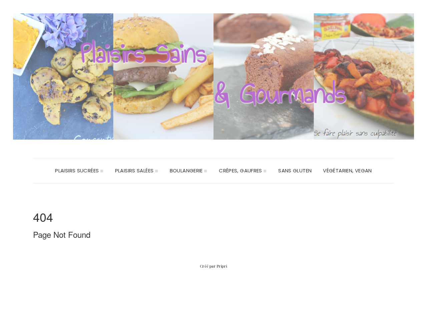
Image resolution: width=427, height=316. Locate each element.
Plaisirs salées (135, 170)
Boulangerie (187, 170)
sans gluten (295, 170)
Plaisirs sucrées (77, 170)
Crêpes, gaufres (241, 170)
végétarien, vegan (347, 170)
